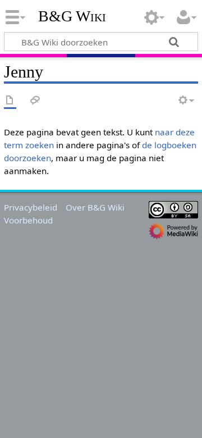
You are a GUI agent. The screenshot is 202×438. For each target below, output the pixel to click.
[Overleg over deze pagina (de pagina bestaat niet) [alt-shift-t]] (35, 100)
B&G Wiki (72, 16)
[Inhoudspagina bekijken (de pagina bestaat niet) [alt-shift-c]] (10, 100)
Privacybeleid (30, 207)
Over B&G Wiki (95, 207)
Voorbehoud (28, 220)
